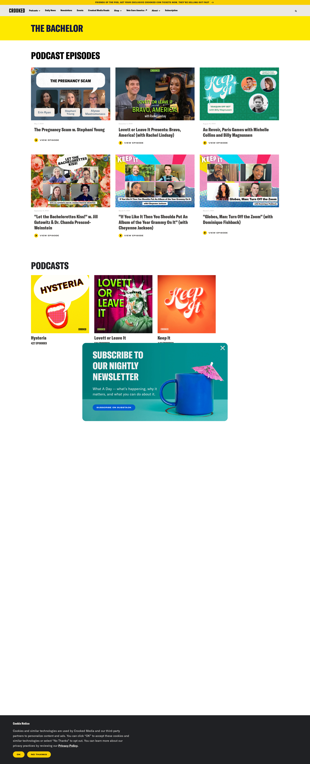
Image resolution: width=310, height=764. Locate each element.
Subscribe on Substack (114, 408)
